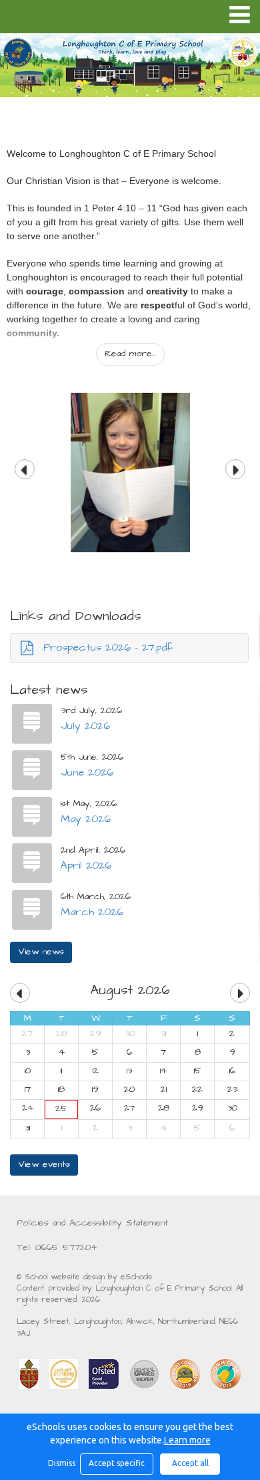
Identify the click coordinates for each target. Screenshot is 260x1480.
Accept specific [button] (117, 1463)
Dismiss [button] (60, 1463)
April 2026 (86, 865)
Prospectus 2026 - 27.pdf (108, 647)
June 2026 (87, 772)
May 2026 (86, 818)
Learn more (187, 1440)
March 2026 (92, 911)
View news (41, 951)
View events (44, 1164)
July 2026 (85, 725)
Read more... (130, 353)
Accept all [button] (190, 1463)
